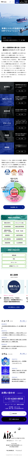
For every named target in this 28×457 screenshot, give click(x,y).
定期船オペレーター (14, 266)
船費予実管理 (19, 235)
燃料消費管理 (7, 239)
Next (25, 286)
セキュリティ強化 (19, 223)
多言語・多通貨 (19, 231)
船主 (14, 259)
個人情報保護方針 (10, 450)
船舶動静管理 (19, 239)
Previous (3, 286)
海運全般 (14, 255)
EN (13, 2)
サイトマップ (19, 450)
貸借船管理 (7, 242)
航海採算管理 (7, 226)
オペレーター (14, 262)
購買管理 (7, 235)
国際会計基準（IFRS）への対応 (7, 231)
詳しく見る (22, 321)
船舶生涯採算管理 (19, 226)
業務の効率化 (7, 223)
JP (10, 2)
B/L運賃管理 (20, 242)
